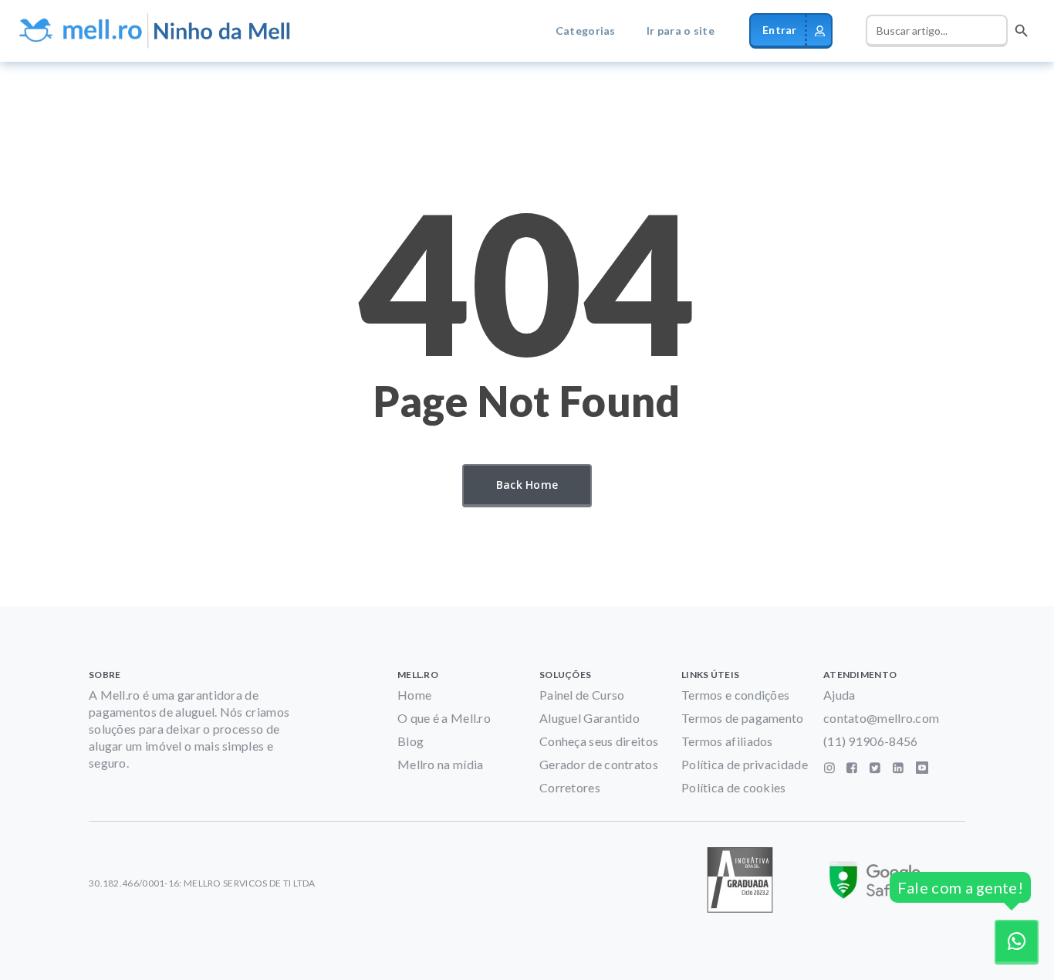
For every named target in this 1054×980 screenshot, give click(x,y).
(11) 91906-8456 (870, 741)
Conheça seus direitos (598, 741)
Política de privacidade (744, 764)
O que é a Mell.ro (444, 717)
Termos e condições (735, 694)
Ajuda (839, 694)
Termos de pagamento (742, 717)
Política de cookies (733, 787)
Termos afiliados (727, 741)
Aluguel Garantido (589, 717)
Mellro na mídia (440, 764)
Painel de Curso (582, 694)
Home (414, 694)
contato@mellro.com (881, 717)
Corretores (569, 787)
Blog (410, 741)
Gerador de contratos (598, 764)
